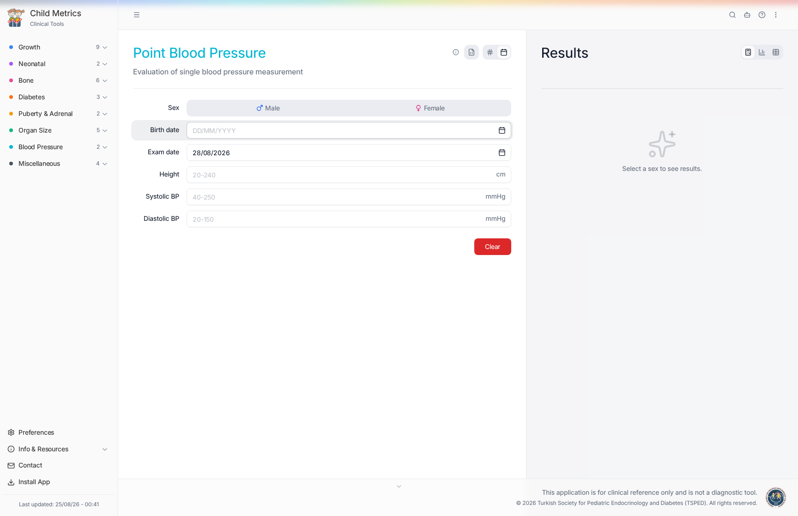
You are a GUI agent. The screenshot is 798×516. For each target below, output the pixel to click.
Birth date (164, 130)
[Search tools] (732, 14)
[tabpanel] (662, 151)
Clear (492, 246)
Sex (173, 108)
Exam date (163, 152)
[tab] (490, 52)
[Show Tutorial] (762, 14)
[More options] (775, 14)
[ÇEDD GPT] (747, 14)
